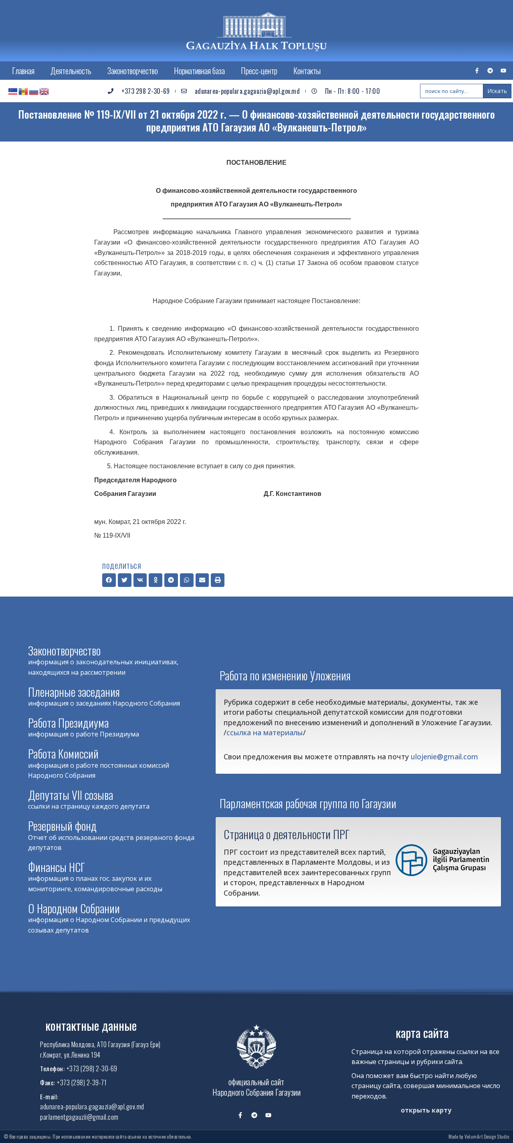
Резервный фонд (62, 825)
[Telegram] (490, 70)
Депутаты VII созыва (70, 795)
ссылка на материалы (264, 732)
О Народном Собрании (74, 908)
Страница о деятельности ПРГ (286, 833)
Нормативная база (199, 71)
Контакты (307, 71)
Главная (23, 71)
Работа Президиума (68, 722)
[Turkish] (13, 91)
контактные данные (91, 1025)
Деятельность (70, 71)
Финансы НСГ (56, 867)
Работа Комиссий (63, 753)
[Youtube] (503, 70)
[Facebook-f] (477, 70)
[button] (109, 580)
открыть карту (426, 1110)
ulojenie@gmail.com (444, 756)
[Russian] (34, 91)
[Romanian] (23, 91)
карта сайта (422, 1033)
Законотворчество (132, 71)
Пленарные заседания (74, 692)
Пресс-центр (259, 71)
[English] (44, 91)
